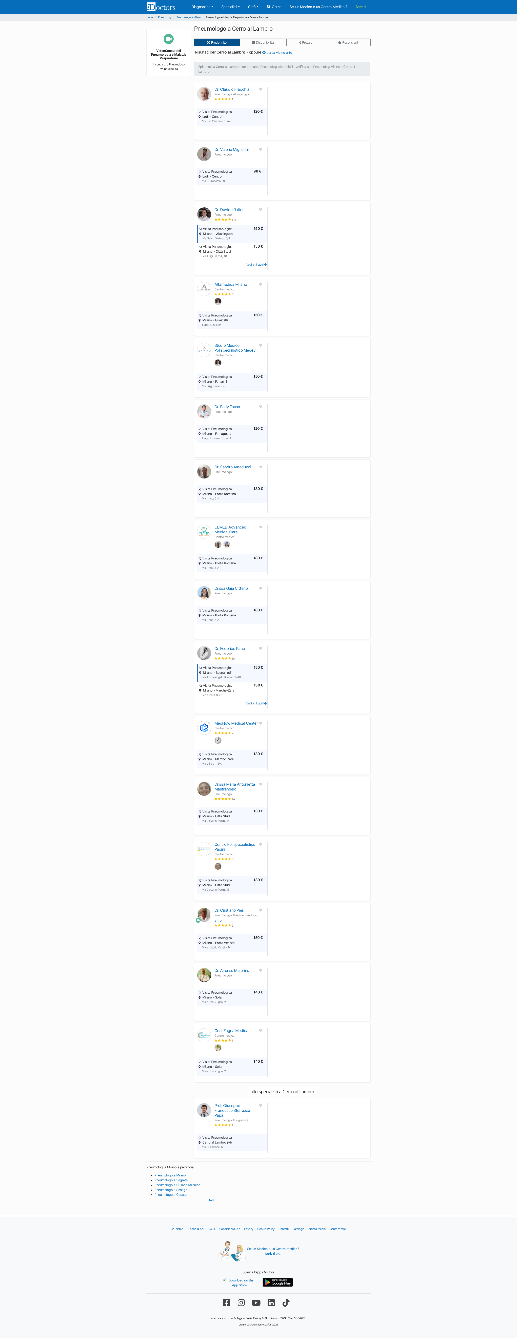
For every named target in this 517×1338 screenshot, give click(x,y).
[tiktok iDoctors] (286, 1303)
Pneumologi (164, 17)
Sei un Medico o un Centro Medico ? (318, 7)
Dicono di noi (195, 1229)
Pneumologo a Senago (170, 1190)
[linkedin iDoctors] (271, 1303)
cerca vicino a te (279, 52)
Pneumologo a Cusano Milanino (177, 1185)
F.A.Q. (211, 1229)
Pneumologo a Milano (189, 17)
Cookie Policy (265, 1229)
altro (218, 920)
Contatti (283, 1229)
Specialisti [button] (229, 7)
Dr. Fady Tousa (227, 406)
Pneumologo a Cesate (170, 1195)
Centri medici (338, 1229)
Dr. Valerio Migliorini (231, 149)
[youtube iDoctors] (256, 1303)
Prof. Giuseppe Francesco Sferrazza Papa (232, 1110)
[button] (223, 99)
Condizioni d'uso (229, 1229)
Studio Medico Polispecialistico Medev (235, 348)
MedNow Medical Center (236, 723)
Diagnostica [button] (200, 7)
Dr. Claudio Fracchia (231, 89)
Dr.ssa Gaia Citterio (231, 588)
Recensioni (349, 42)
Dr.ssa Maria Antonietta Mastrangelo (234, 786)
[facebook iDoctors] (226, 1303)
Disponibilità (264, 42)
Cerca (276, 7)
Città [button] (251, 7)
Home (149, 17)
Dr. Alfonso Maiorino (231, 970)
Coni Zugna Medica (231, 1030)
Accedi (360, 7)
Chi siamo (177, 1229)
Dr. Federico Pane (229, 648)
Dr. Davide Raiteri (229, 209)
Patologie (298, 1229)
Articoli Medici (317, 1229)
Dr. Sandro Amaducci (232, 467)
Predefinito (218, 42)
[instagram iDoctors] (241, 1303)
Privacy (248, 1229)
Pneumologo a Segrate (171, 1180)
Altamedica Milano (230, 284)
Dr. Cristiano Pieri (229, 910)
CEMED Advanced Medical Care (230, 529)
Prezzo (306, 42)
